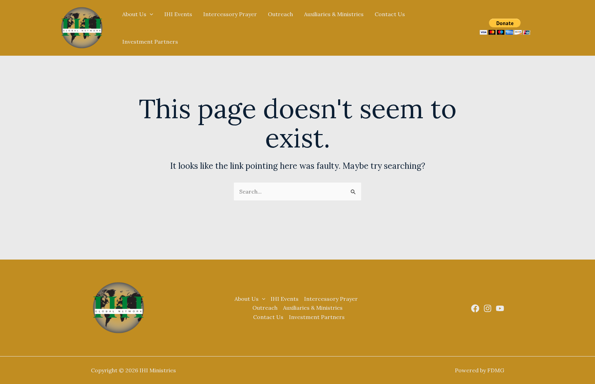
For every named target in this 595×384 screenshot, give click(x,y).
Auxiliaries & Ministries (334, 14)
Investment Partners (150, 41)
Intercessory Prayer (230, 14)
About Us (134, 14)
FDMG (495, 370)
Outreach (280, 14)
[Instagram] (487, 308)
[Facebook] (475, 308)
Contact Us (390, 14)
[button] (149, 14)
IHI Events (178, 14)
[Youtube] (500, 308)
